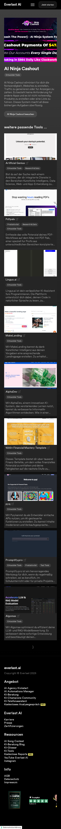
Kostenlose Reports (15, 754)
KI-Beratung (11, 694)
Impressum (10, 782)
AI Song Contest (14, 741)
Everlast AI (12, 4)
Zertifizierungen (13, 726)
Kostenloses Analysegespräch (22, 704)
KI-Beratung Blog (14, 744)
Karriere (9, 719)
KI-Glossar (10, 747)
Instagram (10, 760)
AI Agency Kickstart (16, 688)
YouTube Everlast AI (16, 757)
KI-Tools (9, 750)
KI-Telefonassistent (15, 701)
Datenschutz (11, 779)
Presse (8, 722)
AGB (7, 775)
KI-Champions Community (20, 697)
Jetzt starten (47, 4)
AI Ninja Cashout (15, 114)
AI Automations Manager (19, 691)
